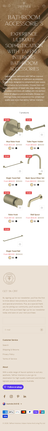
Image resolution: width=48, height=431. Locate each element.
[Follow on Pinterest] (18, 396)
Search (6, 345)
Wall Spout (35, 214)
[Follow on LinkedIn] (25, 396)
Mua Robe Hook (13, 141)
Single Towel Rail (13, 178)
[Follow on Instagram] (11, 396)
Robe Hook (13, 214)
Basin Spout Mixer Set (35, 178)
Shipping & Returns (11, 349)
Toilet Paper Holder (35, 141)
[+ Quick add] (20, 134)
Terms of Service (10, 359)
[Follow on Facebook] (4, 396)
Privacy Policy (8, 354)
